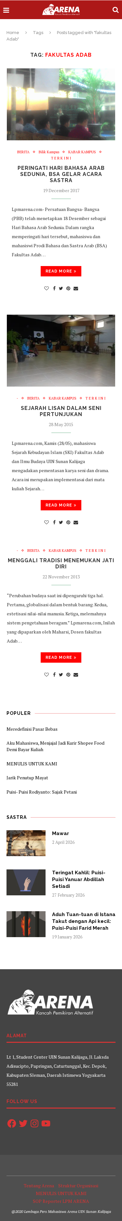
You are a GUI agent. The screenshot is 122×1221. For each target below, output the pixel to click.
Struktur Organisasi (78, 1185)
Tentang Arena (39, 1185)
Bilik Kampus (49, 152)
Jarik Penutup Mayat (27, 777)
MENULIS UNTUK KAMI (32, 764)
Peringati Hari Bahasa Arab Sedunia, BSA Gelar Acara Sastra (61, 174)
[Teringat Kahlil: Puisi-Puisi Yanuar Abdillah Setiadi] (26, 882)
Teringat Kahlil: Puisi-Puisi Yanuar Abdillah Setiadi (78, 879)
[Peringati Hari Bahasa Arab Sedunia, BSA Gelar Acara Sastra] (61, 104)
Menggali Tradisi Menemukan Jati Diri (61, 563)
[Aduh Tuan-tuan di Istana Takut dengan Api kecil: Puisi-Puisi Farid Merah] (26, 924)
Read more (59, 271)
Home (13, 32)
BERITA (23, 152)
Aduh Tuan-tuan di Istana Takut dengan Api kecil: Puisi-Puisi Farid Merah (83, 921)
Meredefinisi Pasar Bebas (32, 729)
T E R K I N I (61, 158)
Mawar (60, 833)
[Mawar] (26, 843)
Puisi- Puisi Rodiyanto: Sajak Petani (42, 792)
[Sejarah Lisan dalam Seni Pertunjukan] (61, 351)
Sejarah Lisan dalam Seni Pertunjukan (61, 411)
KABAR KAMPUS (82, 152)
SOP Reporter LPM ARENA (61, 1201)
